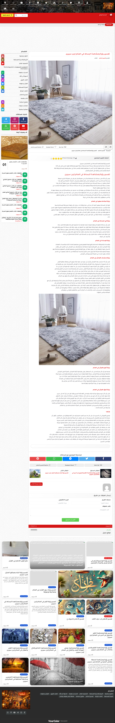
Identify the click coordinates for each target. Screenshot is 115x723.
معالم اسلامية (23, 109)
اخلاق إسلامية (24, 56)
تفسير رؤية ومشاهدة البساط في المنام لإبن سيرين (88, 54)
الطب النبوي (24, 80)
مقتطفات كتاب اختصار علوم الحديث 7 (18, 162)
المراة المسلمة (23, 87)
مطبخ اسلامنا (23, 102)
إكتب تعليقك (106, 506)
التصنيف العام (23, 63)
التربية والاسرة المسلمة (21, 60)
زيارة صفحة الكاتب (36, 484)
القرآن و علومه (23, 83)
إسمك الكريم (106, 500)
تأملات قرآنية (24, 91)
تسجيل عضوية (6, 15)
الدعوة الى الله (24, 76)
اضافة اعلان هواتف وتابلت (67, 696)
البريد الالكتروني (64, 500)
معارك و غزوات (23, 106)
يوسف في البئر (101, 24)
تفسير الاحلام (102, 58)
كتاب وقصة (24, 98)
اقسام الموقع (103, 15)
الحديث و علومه (23, 72)
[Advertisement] (57, 38)
